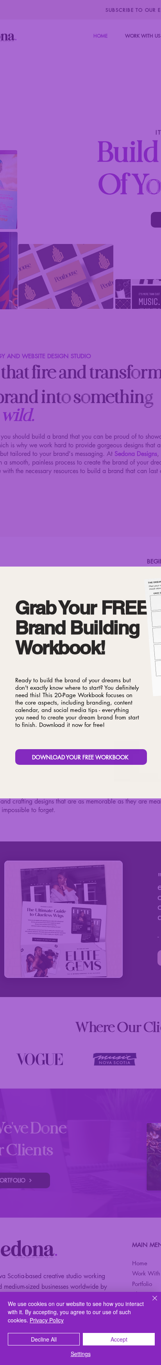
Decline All (44, 1339)
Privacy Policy (47, 1320)
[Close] (150, 1302)
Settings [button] (81, 1354)
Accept (119, 1339)
